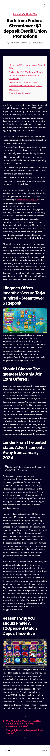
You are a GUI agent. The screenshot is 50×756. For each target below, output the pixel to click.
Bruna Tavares (20, 43)
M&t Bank (14, 89)
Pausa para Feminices (25, 14)
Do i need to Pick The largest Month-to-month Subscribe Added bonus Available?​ (26, 75)
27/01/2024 (38, 43)
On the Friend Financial (20, 93)
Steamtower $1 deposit (27, 199)
